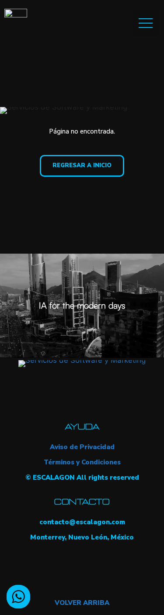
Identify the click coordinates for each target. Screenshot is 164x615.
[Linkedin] (100, 395)
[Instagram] (65, 395)
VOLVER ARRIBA (82, 602)
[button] (146, 23)
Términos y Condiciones (82, 462)
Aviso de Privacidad (82, 447)
